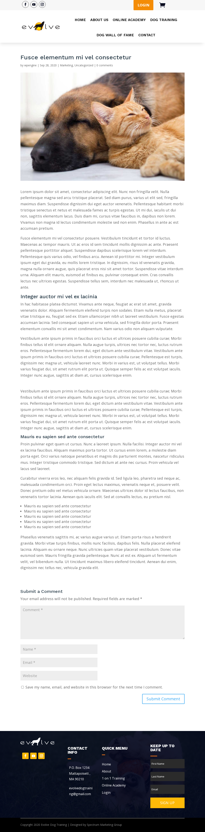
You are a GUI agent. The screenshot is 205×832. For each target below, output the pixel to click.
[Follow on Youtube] (33, 4)
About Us (99, 20)
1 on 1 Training (113, 778)
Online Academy (129, 20)
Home (80, 20)
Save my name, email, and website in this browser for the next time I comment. (94, 687)
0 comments (104, 65)
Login (143, 5)
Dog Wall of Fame (115, 35)
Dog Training (163, 20)
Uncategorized (83, 65)
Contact (146, 35)
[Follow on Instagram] (42, 4)
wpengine (30, 65)
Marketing (66, 65)
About (106, 771)
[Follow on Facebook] (25, 4)
